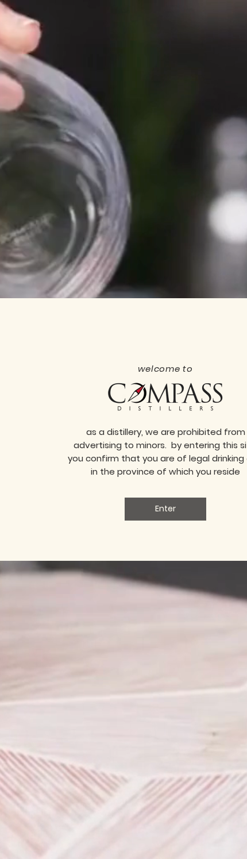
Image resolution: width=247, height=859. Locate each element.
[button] (165, 509)
